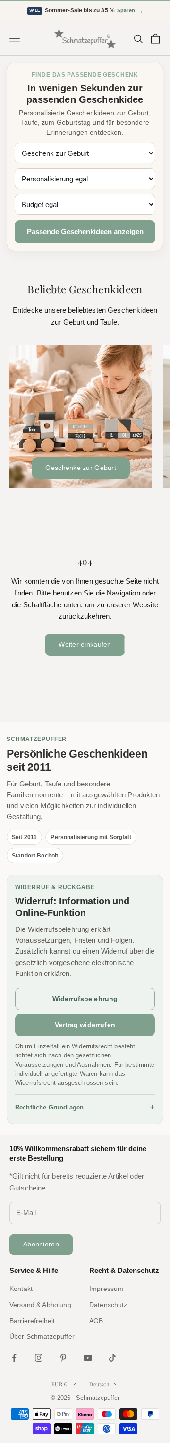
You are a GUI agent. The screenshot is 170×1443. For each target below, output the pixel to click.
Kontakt (21, 1288)
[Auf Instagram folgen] (38, 1357)
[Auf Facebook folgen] (14, 1357)
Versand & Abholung (40, 1304)
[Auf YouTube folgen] (88, 1357)
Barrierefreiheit (32, 1321)
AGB (96, 1321)
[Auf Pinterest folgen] (63, 1357)
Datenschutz (108, 1304)
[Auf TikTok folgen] (112, 1357)
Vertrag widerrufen (85, 1024)
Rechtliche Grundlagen (85, 1107)
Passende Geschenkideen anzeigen (85, 231)
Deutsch (99, 1384)
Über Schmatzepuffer (42, 1336)
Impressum (106, 1288)
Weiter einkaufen (85, 644)
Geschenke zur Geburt (80, 467)
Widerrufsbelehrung (85, 998)
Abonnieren (41, 1244)
